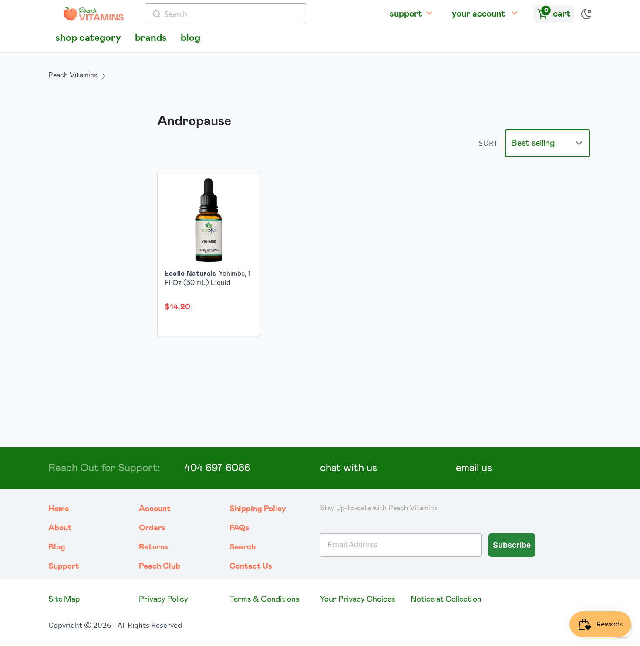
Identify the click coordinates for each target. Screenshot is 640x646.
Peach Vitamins (73, 75)
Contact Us (250, 566)
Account (155, 509)
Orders (152, 528)
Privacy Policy (163, 599)
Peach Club (159, 566)
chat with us (348, 468)
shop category (88, 38)
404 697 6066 (217, 468)
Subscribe (512, 545)
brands (151, 38)
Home (58, 509)
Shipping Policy (257, 509)
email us (474, 468)
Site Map (64, 599)
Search (242, 547)
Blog (56, 547)
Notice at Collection (446, 599)
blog (190, 38)
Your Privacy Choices (357, 599)
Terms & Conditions (264, 599)
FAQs (239, 528)
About (60, 528)
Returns (153, 547)
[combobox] (226, 13)
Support (63, 566)
